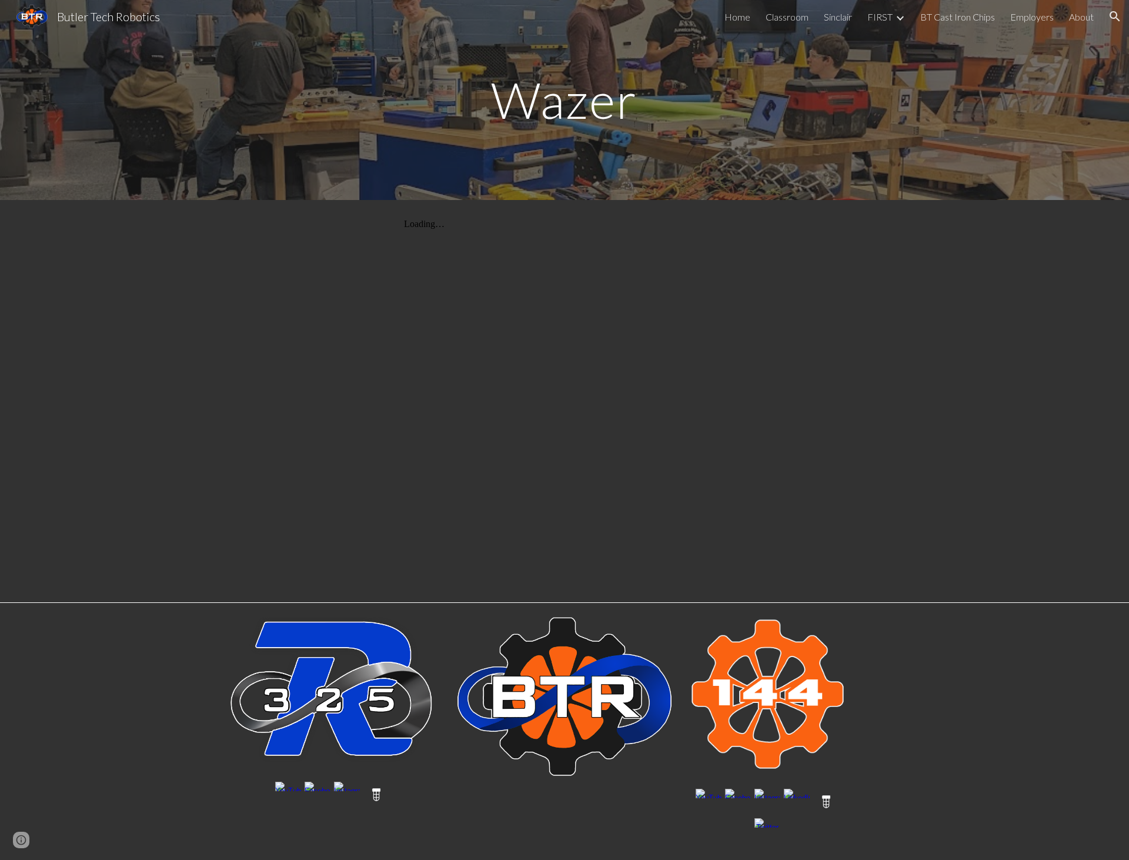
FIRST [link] (880, 16)
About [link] (1081, 16)
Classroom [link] (787, 16)
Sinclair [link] (838, 16)
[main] (564, 99)
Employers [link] (1032, 16)
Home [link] (737, 16)
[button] (1115, 16)
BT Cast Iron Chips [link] (957, 16)
